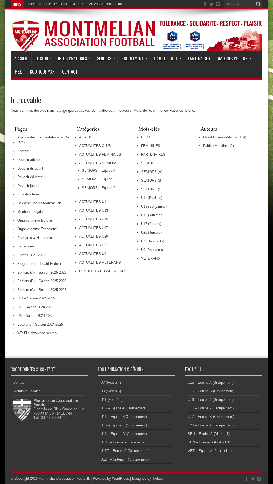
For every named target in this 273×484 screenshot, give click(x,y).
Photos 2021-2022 (31, 255)
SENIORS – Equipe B (99, 179)
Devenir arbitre (28, 160)
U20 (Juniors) (151, 232)
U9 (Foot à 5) (111, 391)
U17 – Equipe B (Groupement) (211, 417)
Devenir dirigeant (30, 168)
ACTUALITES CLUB (95, 146)
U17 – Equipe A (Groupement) (211, 408)
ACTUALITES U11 (93, 202)
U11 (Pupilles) (151, 198)
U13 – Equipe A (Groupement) (123, 408)
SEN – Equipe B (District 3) (209, 442)
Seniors (104, 58)
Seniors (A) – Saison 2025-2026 (41, 272)
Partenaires (199, 58)
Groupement (132, 58)
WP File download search (37, 333)
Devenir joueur (28, 186)
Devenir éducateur (31, 177)
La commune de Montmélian (39, 203)
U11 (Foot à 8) (111, 400)
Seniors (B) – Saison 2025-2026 (41, 281)
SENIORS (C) (151, 189)
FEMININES (150, 146)
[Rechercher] (258, 4)
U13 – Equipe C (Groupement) (124, 425)
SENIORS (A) (151, 172)
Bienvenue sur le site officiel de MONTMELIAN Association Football (74, 4)
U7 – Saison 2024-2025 (35, 307)
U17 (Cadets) (151, 224)
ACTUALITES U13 (93, 211)
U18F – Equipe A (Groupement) (124, 442)
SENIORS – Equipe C (99, 188)
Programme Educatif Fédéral (39, 264)
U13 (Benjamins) (154, 207)
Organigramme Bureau (34, 220)
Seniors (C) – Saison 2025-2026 (41, 290)
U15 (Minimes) (152, 215)
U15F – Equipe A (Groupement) (124, 451)
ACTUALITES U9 (92, 254)
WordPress (120, 479)
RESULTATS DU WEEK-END (102, 271)
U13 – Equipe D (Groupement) (124, 434)
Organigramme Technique (37, 229)
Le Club (41, 58)
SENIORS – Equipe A (98, 171)
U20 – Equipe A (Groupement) (211, 425)
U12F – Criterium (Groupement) (125, 459)
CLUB (145, 137)
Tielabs (157, 479)
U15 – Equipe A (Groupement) (211, 383)
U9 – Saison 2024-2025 (35, 316)
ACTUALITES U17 (93, 228)
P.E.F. (18, 72)
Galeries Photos (232, 58)
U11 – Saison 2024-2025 (36, 298)
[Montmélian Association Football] (136, 38)
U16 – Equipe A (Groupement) (211, 400)
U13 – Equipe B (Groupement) (124, 417)
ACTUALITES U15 (93, 219)
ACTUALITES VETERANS (100, 263)
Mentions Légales (31, 212)
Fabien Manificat (216, 146)
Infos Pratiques (72, 58)
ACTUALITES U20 (93, 236)
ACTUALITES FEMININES (100, 155)
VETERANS (150, 259)
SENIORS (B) (151, 180)
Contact (69, 72)
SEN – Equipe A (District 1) (209, 434)
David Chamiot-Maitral (220, 137)
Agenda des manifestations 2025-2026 (43, 140)
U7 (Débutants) (152, 241)
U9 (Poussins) (152, 250)
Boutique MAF (42, 72)
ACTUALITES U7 (92, 245)
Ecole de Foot (166, 58)
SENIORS (149, 163)
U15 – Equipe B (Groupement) (211, 391)
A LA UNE (87, 137)
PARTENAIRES (153, 155)
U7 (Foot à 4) (111, 383)
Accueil (20, 58)
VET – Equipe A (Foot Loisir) (210, 451)
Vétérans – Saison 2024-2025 (40, 324)
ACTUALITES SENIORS (98, 163)
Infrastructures (28, 194)
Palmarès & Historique (34, 238)
